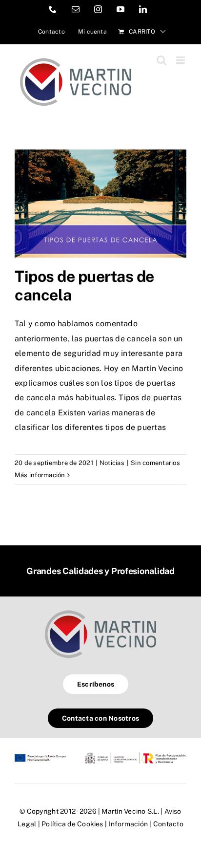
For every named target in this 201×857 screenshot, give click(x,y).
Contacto (168, 824)
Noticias (112, 462)
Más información (40, 475)
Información (128, 824)
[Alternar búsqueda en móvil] (161, 60)
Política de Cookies (72, 824)
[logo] (100, 610)
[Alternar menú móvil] (181, 60)
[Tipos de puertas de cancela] (100, 203)
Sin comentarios (155, 462)
